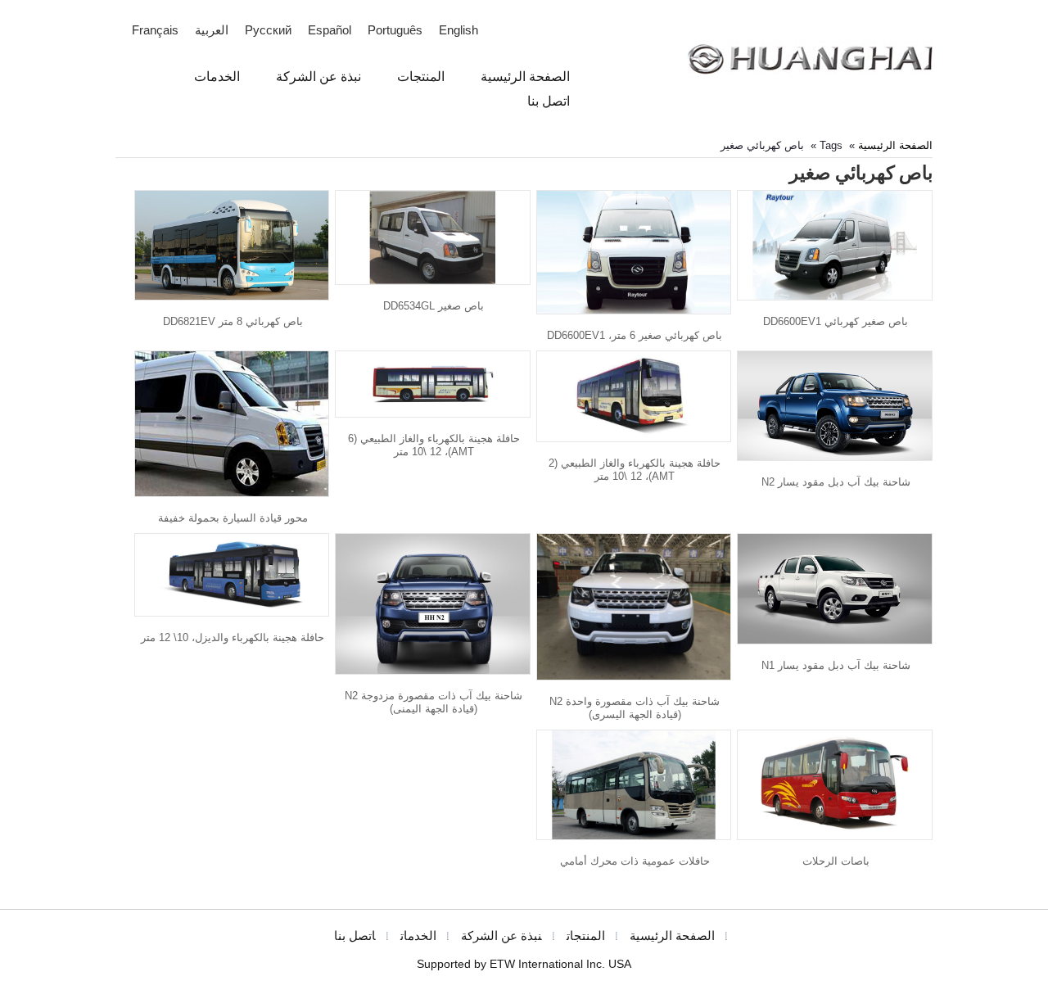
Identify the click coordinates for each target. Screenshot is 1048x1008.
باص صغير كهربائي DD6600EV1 (835, 321)
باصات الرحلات (836, 861)
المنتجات (586, 935)
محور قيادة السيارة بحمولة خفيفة (233, 518)
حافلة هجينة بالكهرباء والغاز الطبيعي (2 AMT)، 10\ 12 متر (634, 469)
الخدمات (418, 935)
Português (395, 30)
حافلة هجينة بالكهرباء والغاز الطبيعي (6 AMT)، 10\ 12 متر (434, 445)
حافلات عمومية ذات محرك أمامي (635, 861)
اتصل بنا (355, 935)
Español (329, 30)
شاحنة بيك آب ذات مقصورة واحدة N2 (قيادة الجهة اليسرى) (634, 708)
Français (155, 30)
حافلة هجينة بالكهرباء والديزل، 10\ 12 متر (232, 637)
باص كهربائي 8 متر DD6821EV (233, 321)
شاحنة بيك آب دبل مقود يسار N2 (835, 482)
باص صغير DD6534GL (433, 306)
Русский (268, 30)
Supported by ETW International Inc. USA (524, 964)
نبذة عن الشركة (501, 935)
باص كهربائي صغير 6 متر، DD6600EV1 (634, 335)
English (458, 30)
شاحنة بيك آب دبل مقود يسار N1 (835, 665)
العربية (211, 30)
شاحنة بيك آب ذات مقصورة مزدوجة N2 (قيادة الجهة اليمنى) (433, 702)
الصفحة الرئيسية (895, 145)
